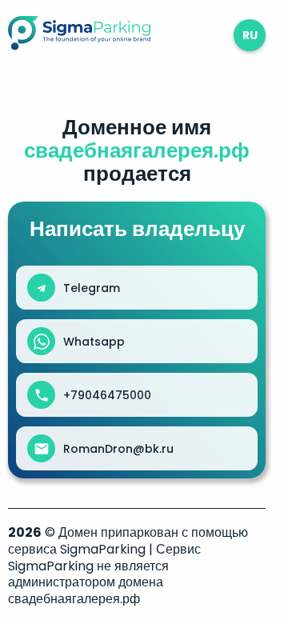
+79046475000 (107, 395)
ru (250, 35)
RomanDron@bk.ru (118, 448)
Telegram (91, 288)
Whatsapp (94, 341)
